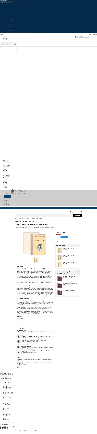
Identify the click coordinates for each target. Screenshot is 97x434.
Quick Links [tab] (5, 37)
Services (7, 17)
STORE (7, 196)
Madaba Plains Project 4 (37, 218)
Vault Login (5, 415)
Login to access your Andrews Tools (9, 42)
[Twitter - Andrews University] (2, 428)
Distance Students (10, 21)
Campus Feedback (7, 420)
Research (8, 13)
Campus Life (8, 16)
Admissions (8, 14)
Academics (8, 12)
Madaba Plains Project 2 (68, 248)
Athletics (4, 409)
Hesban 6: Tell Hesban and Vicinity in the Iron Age (69, 277)
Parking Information (7, 164)
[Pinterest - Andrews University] (7, 428)
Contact (6, 205)
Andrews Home (3, 0)
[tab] (35, 266)
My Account (72, 211)
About (6, 202)
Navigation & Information (6, 2)
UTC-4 (15, 392)
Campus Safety (6, 166)
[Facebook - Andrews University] (0, 428)
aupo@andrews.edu (7, 375)
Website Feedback (7, 397)
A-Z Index (5, 187)
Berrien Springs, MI (7, 388)
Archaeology (55, 208)
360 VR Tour (5, 162)
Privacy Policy (16, 426)
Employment (5, 417)
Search (2, 34)
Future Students (9, 23)
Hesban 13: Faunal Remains (69, 290)
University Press (14, 32)
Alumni (7, 28)
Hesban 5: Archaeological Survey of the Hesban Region (70, 284)
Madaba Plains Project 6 (68, 262)
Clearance (61, 208)
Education (45, 208)
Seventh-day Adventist (6, 423)
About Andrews (9, 11)
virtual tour (36, 32)
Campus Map (6, 161)
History (50, 208)
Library (4, 169)
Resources (7, 203)
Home (5, 200)
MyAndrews (5, 160)
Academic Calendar (7, 168)
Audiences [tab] (5, 38)
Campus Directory (7, 165)
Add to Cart (64, 237)
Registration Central (7, 414)
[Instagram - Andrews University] (4, 428)
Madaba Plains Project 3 (68, 255)
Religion (41, 208)
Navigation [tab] (5, 39)
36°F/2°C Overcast (7, 390)
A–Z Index (5, 171)
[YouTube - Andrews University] (5, 428)
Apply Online (5, 418)
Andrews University (93, 34)
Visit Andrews (6, 419)
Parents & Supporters (10, 26)
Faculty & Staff (9, 25)
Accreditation (10, 426)
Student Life (5, 183)
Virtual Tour (5, 396)
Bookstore (5, 170)
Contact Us (5, 394)
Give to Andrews (6, 186)
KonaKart (35, 430)
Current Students (9, 24)
